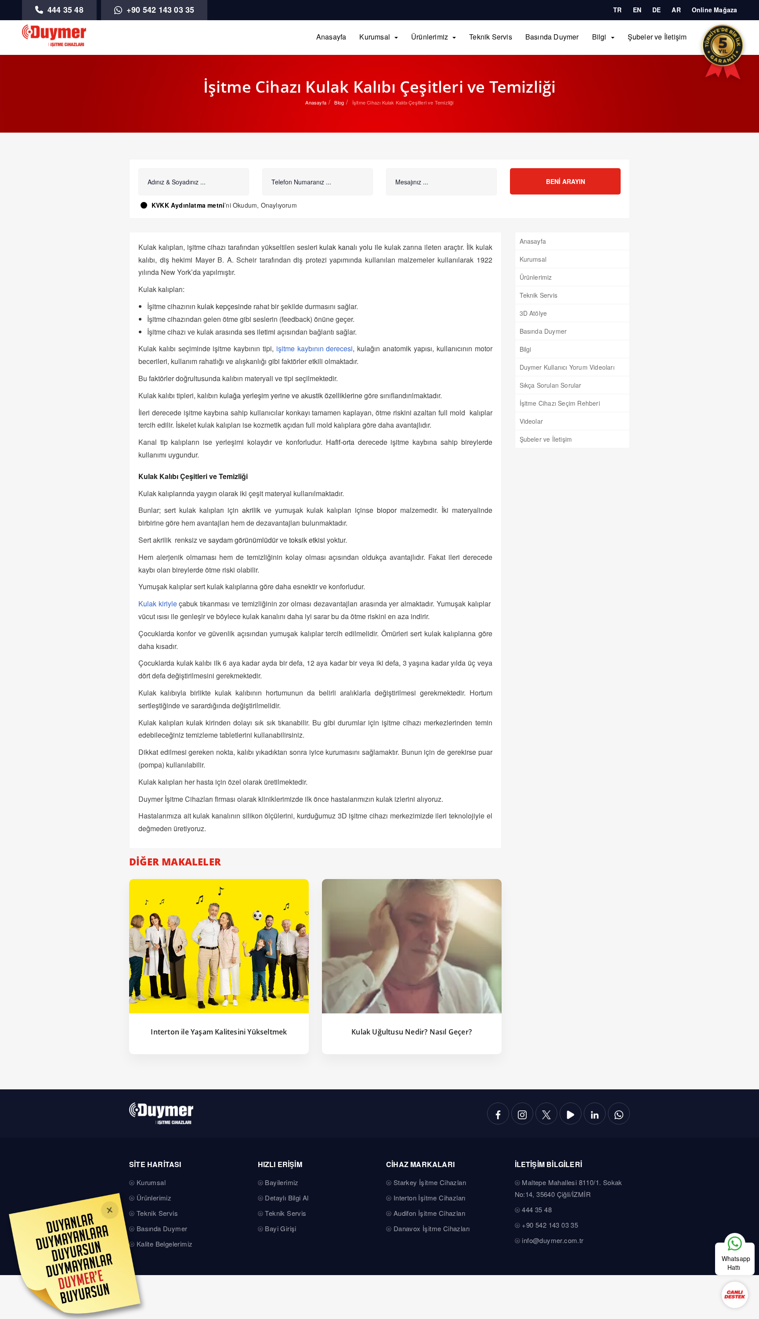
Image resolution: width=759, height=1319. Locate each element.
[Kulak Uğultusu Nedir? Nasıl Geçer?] (412, 946)
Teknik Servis (490, 37)
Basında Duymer (552, 37)
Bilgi (599, 37)
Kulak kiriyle (157, 603)
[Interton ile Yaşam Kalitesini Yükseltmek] (219, 946)
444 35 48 (64, 9)
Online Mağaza (714, 9)
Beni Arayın (565, 181)
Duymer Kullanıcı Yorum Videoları (567, 367)
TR (617, 9)
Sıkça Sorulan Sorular (551, 385)
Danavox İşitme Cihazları (432, 1228)
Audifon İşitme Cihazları (430, 1213)
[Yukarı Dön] (734, 1216)
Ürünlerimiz (429, 37)
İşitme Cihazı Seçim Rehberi (560, 403)
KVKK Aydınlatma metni (188, 205)
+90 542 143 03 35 (159, 9)
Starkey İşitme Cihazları (430, 1182)
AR (676, 9)
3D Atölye (533, 313)
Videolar (531, 421)
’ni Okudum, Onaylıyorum (224, 205)
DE (656, 9)
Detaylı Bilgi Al (286, 1197)
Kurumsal (374, 37)
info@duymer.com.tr (552, 1240)
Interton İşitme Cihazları (430, 1197)
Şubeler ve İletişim (657, 37)
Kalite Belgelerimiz (165, 1243)
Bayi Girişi (280, 1228)
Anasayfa (331, 37)
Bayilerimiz (281, 1182)
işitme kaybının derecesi (314, 348)
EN (637, 9)
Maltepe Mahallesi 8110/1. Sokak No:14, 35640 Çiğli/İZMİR (568, 1188)
